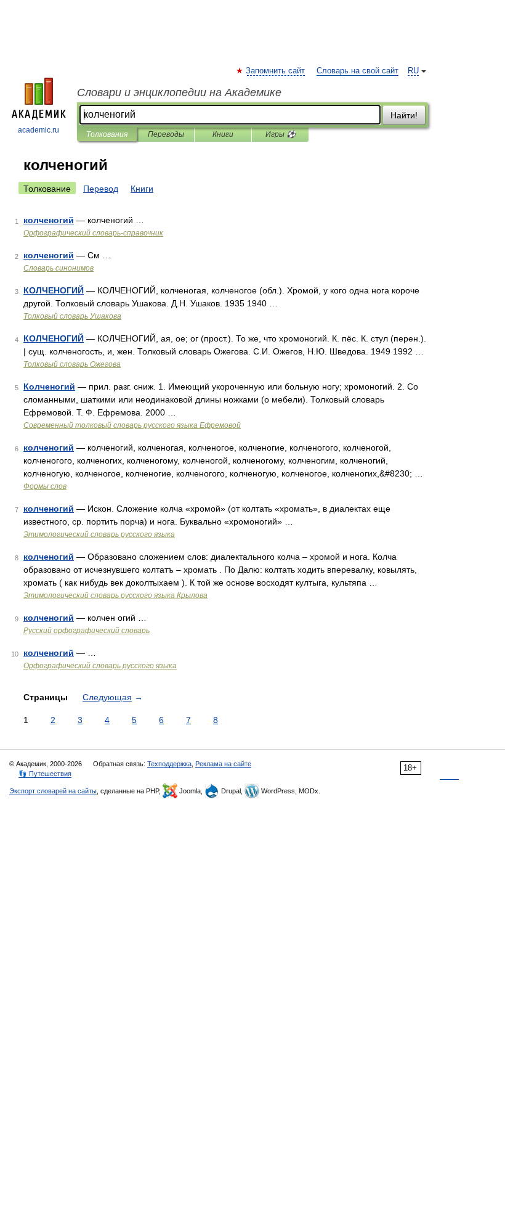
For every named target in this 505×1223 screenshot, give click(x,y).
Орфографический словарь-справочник (93, 233)
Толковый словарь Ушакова (72, 316)
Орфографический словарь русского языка (100, 665)
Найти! (404, 115)
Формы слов (45, 486)
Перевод (100, 189)
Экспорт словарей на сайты (53, 791)
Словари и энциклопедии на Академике (179, 92)
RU (413, 71)
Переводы (166, 134)
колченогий (48, 220)
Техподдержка (169, 763)
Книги (222, 134)
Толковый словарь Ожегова (72, 364)
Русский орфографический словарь (86, 630)
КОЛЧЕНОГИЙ (53, 290)
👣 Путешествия (44, 773)
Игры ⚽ (280, 134)
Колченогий (49, 386)
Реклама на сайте (223, 763)
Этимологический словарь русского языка (99, 534)
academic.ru (38, 130)
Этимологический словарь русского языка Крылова (115, 595)
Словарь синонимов (58, 268)
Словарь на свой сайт (357, 71)
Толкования (106, 134)
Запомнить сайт (276, 71)
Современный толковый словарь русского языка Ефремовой (132, 425)
